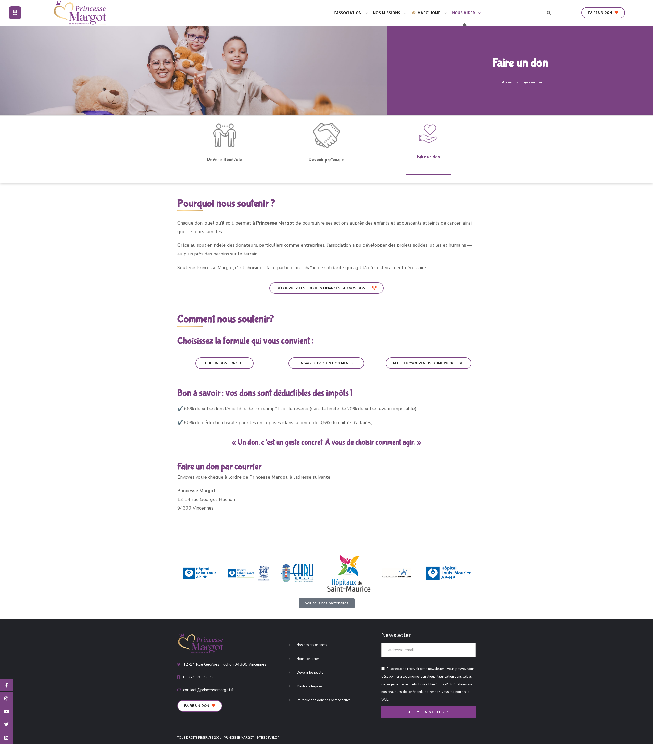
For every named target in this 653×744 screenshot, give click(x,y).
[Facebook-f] (6, 685)
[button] (603, 12)
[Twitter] (6, 724)
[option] (199, 573)
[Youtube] (6, 711)
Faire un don (428, 157)
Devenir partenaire (326, 160)
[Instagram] (6, 698)
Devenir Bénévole (224, 160)
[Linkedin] (6, 737)
